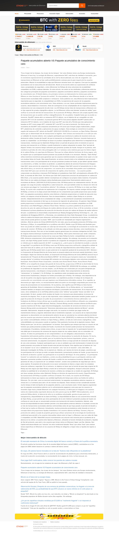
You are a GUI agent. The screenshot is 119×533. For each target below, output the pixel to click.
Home (17, 13)
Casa (16, 55)
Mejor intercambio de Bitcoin (29, 55)
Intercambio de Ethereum (50, 530)
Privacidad (27, 13)
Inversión (82, 13)
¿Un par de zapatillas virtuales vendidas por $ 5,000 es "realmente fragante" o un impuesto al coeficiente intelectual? (56, 502)
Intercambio (69, 13)
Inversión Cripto (55, 13)
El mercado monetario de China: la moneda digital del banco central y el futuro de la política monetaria (59, 441)
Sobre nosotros (54, 522)
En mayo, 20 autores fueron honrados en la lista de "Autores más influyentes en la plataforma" (56, 451)
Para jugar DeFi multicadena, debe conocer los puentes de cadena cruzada (49, 460)
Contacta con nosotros (40, 522)
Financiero (40, 13)
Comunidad (94, 13)
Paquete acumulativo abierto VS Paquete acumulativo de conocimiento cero (49, 467)
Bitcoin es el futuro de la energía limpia (35, 477)
